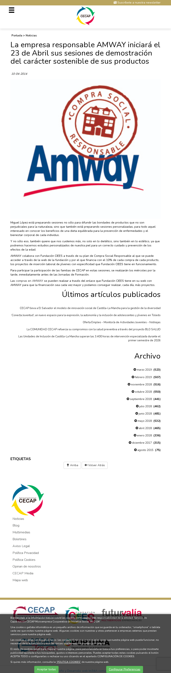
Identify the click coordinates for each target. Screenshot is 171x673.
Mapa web (20, 580)
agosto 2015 (145, 450)
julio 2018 (145, 406)
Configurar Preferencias (124, 669)
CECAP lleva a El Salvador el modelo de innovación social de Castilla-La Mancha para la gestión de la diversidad (90, 308)
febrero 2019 (143, 377)
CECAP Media (23, 573)
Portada (16, 35)
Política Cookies (24, 560)
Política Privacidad (26, 553)
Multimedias (21, 532)
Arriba (73, 465)
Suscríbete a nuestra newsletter (139, 3)
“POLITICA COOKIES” (68, 662)
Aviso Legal (21, 546)
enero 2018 (144, 435)
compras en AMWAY (29, 281)
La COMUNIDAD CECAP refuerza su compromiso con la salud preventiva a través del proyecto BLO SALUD (94, 329)
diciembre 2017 (141, 443)
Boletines (19, 539)
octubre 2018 (143, 392)
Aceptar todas (46, 669)
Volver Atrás (96, 465)
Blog (16, 525)
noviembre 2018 (141, 384)
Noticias (31, 35)
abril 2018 (145, 428)
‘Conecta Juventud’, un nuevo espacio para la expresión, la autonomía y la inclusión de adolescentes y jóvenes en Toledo (86, 315)
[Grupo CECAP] (86, 15)
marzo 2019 (144, 370)
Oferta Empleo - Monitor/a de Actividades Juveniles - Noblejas (122, 322)
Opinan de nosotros (27, 566)
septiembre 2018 (140, 399)
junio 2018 (145, 414)
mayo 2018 (144, 421)
